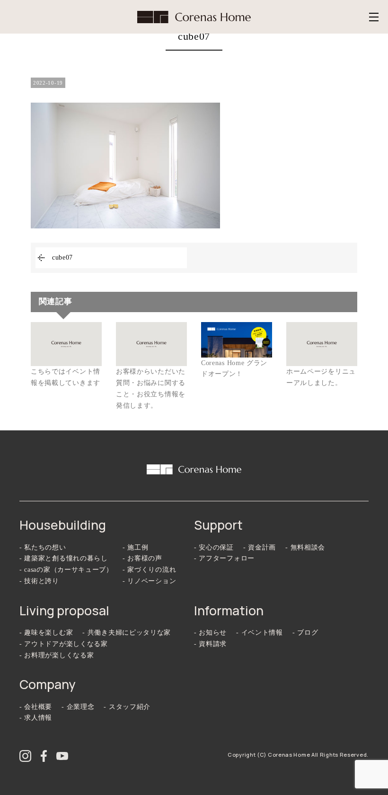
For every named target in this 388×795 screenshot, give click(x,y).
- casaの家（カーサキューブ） (66, 569)
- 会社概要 (35, 706)
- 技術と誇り (39, 581)
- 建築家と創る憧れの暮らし (63, 558)
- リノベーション (149, 581)
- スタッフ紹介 (127, 706)
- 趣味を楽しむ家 (46, 632)
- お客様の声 (142, 558)
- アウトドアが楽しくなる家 (63, 643)
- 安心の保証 (214, 547)
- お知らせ (210, 632)
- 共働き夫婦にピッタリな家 (126, 632)
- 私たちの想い (42, 547)
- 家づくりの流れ (149, 569)
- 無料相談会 (305, 547)
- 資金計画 (259, 547)
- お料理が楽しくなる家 (56, 655)
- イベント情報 (259, 632)
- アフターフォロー (224, 558)
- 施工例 (136, 547)
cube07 (62, 257)
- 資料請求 (210, 643)
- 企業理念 (78, 706)
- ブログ (305, 632)
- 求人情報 (35, 717)
